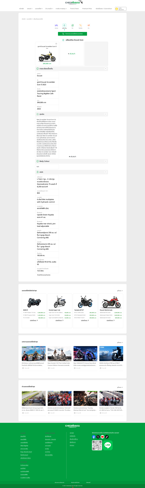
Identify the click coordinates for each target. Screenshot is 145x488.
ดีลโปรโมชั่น (72, 436)
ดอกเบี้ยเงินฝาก (48, 442)
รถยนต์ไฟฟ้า (23, 439)
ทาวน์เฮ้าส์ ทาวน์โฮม (25, 478)
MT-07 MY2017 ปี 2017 (79, 318)
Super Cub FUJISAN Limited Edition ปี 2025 (56, 318)
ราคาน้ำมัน (47, 452)
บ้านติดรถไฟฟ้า (24, 474)
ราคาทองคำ (48, 446)
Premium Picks (87, 9)
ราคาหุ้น (47, 449)
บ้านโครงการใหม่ (24, 465)
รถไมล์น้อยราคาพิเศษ (25, 458)
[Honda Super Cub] (60, 302)
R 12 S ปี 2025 (26, 318)
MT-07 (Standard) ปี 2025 (80, 315)
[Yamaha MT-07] (85, 302)
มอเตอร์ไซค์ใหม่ (24, 442)
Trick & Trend (74, 9)
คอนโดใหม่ (23, 468)
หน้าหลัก (21, 9)
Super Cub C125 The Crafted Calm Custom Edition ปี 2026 (56, 312)
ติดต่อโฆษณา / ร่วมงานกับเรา (104, 9)
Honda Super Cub (54, 310)
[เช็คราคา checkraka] (72, 3)
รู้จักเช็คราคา (73, 442)
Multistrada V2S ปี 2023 (105, 318)
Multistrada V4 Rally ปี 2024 (106, 315)
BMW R (25, 310)
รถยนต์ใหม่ (23, 436)
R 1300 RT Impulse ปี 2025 (29, 315)
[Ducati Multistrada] (111, 302)
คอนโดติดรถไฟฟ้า (24, 471)
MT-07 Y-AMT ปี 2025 (79, 312)
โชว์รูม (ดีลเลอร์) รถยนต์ (26, 452)
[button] (120, 9)
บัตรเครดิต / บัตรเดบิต (50, 439)
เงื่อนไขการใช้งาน (74, 439)
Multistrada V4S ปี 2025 (105, 312)
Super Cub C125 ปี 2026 (54, 315)
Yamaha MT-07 (79, 310)
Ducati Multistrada (106, 310)
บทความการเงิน (24, 449)
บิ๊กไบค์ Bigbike (24, 446)
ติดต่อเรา (72, 445)
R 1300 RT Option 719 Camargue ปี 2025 (30, 312)
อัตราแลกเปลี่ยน (49, 455)
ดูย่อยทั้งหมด (33, 320)
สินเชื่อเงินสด (48, 436)
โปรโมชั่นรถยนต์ (24, 455)
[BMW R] (34, 302)
